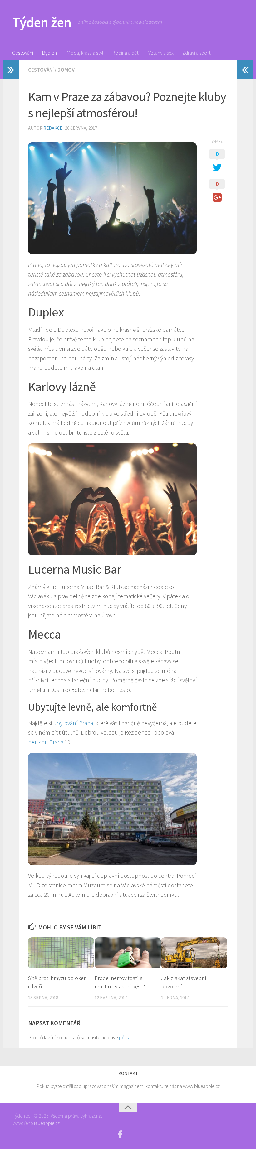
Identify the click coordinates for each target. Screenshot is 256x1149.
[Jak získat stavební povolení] (194, 952)
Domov (66, 69)
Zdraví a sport (196, 52)
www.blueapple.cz (201, 1086)
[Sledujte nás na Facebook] (120, 1134)
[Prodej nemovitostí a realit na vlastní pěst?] (128, 952)
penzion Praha (45, 742)
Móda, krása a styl (84, 52)
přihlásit (127, 1037)
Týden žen (41, 22)
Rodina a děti (126, 52)
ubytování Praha (73, 723)
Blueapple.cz (47, 1123)
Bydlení (50, 52)
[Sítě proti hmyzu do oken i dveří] (61, 952)
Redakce (52, 128)
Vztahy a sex (161, 52)
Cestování (22, 52)
